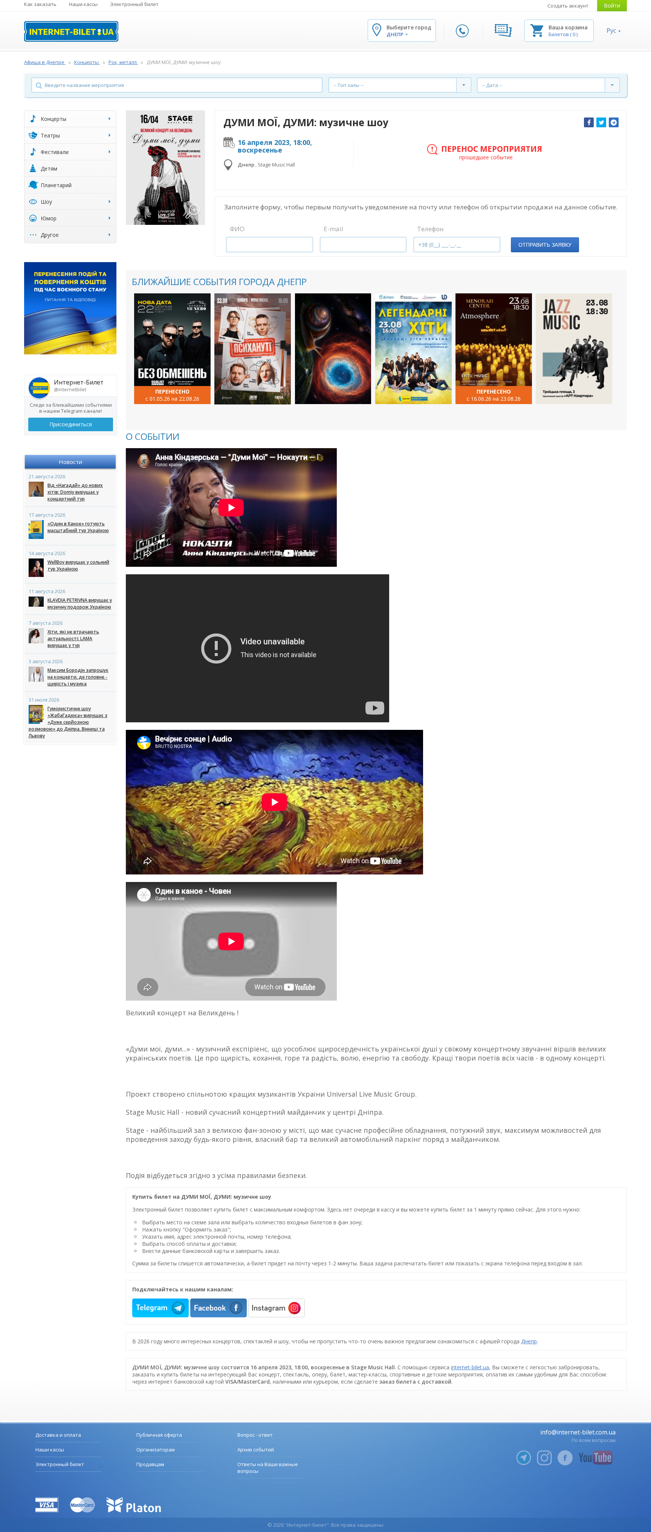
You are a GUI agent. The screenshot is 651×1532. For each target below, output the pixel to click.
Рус (611, 30)
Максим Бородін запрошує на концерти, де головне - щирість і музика (77, 677)
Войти (612, 5)
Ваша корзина (568, 27)
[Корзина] (536, 30)
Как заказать (40, 4)
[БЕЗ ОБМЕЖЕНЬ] (172, 348)
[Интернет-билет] (71, 31)
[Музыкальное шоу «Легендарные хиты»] (413, 348)
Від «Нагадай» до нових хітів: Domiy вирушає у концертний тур (75, 492)
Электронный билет (134, 4)
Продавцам (150, 1464)
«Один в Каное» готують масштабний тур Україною (78, 527)
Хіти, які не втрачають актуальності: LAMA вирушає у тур (73, 639)
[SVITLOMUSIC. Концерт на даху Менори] (493, 348)
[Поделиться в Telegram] (614, 122)
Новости (70, 461)
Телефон (430, 228)
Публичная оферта (159, 1434)
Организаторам (155, 1449)
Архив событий (255, 1449)
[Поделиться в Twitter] (601, 122)
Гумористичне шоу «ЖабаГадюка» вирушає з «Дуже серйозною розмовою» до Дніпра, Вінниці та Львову (68, 722)
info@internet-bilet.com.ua (578, 1432)
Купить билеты (167, 390)
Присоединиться (70, 424)
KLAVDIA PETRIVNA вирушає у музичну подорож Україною (79, 603)
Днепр (529, 1341)
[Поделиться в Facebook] (589, 122)
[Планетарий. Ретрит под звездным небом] (333, 348)
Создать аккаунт (567, 5)
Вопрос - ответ (255, 1434)
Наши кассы (83, 4)
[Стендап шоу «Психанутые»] (252, 348)
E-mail (333, 228)
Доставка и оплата (58, 1434)
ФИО (237, 228)
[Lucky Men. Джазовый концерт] (574, 348)
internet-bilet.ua (470, 1367)
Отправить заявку (545, 245)
